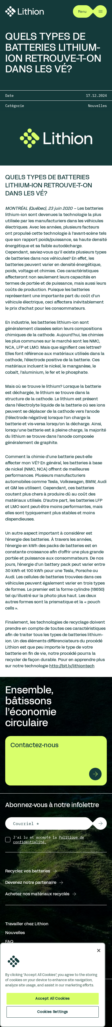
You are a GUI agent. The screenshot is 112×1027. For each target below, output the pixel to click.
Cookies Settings (52, 1011)
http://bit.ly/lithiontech (72, 666)
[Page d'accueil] (24, 11)
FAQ (9, 941)
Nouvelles (15, 933)
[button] (100, 823)
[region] (52, 985)
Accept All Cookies (52, 998)
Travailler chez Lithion (26, 924)
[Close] (98, 950)
